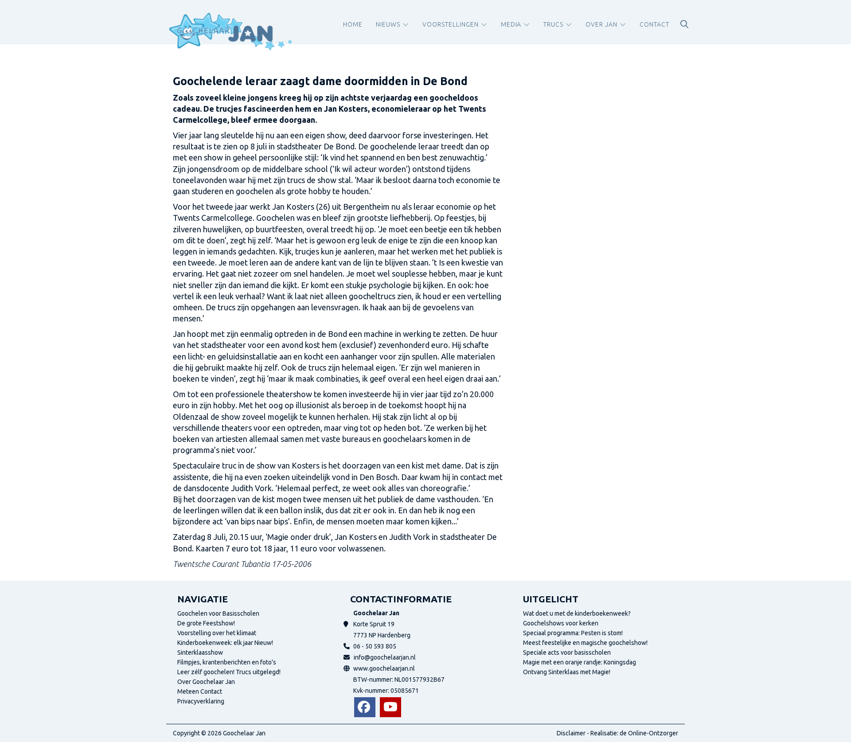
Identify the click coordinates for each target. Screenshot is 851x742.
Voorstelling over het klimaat (216, 633)
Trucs (553, 24)
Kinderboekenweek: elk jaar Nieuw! (225, 642)
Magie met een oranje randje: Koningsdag (579, 662)
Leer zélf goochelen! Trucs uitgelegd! (229, 672)
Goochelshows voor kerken (560, 623)
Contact (654, 24)
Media (511, 24)
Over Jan (601, 24)
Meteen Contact (199, 691)
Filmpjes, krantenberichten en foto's (226, 662)
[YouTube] (390, 707)
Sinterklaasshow (200, 652)
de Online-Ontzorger (649, 733)
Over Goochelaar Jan (206, 681)
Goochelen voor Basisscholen (218, 613)
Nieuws (388, 24)
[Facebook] (364, 707)
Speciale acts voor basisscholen (567, 652)
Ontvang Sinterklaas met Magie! (566, 672)
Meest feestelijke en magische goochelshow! (585, 642)
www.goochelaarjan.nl (384, 668)
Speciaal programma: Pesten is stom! (573, 633)
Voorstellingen (450, 24)
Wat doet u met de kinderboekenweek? (577, 613)
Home (353, 24)
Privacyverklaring (200, 701)
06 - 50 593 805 (374, 646)
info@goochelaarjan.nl (385, 657)
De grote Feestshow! (206, 623)
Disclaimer (571, 733)
